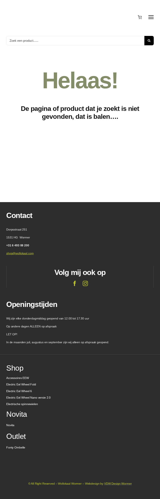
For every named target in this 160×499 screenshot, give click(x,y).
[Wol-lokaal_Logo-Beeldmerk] (27, 4)
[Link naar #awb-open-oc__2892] (151, 17)
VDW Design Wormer (118, 483)
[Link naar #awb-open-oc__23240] (129, 17)
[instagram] (85, 283)
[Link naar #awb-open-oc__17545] (140, 17)
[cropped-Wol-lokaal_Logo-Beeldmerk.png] (80, 459)
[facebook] (74, 283)
